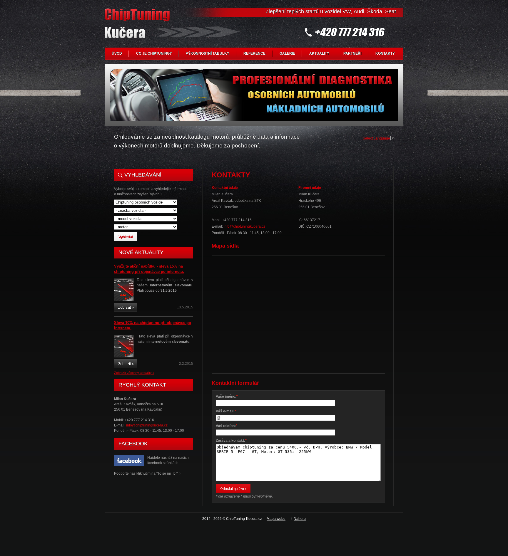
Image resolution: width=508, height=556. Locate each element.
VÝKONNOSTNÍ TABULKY (207, 53)
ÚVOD (117, 53)
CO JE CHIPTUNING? (154, 53)
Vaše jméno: (227, 396)
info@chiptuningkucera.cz (147, 425)
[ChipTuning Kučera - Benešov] (138, 28)
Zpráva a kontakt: (231, 441)
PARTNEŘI (352, 53)
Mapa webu (276, 519)
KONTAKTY (385, 53)
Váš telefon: (226, 426)
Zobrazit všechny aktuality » (134, 372)
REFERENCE (254, 53)
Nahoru (300, 519)
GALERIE (287, 53)
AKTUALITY (319, 53)
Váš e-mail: (226, 411)
